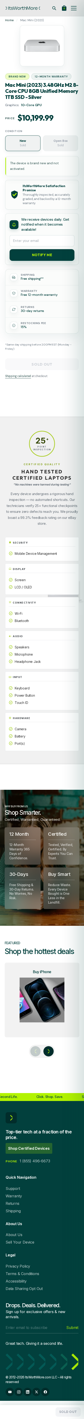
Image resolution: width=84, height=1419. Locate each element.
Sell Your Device (20, 1242)
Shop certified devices (29, 1148)
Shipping (13, 1211)
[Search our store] (54, 8)
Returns (12, 1203)
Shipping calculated (18, 376)
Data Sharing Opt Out (24, 1288)
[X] (36, 1392)
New (23, 143)
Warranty (14, 1196)
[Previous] (35, 1051)
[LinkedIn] (27, 1392)
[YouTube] (10, 1392)
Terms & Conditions (22, 1273)
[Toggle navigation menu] (73, 8)
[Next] (48, 1051)
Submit (72, 1327)
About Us (14, 1234)
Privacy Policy (18, 1266)
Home (9, 20)
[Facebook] (45, 1392)
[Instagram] (18, 1392)
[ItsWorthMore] (23, 8)
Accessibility (16, 1281)
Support (13, 1188)
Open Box (60, 143)
